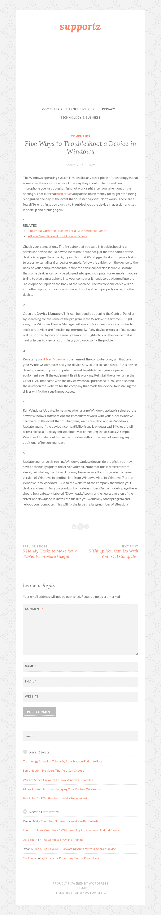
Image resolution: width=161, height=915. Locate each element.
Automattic (95, 892)
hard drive (63, 194)
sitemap (80, 888)
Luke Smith (30, 839)
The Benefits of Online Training (62, 839)
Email (30, 681)
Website (32, 696)
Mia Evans (29, 858)
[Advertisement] (80, 69)
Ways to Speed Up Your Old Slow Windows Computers (59, 780)
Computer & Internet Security (68, 109)
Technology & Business (80, 117)
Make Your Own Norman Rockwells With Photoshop (67, 821)
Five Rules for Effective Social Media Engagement (55, 798)
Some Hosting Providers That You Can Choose (53, 770)
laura (92, 165)
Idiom (26, 830)
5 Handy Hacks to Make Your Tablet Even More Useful (50, 552)
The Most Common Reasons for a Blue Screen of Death (67, 231)
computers (80, 136)
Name (30, 666)
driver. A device (54, 359)
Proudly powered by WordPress (80, 883)
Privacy (108, 109)
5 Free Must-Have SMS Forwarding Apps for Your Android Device (77, 830)
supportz (80, 26)
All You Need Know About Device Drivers (57, 236)
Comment (34, 608)
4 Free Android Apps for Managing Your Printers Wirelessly (61, 789)
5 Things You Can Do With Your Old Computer (113, 552)
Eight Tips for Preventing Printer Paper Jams (69, 858)
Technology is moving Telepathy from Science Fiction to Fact (62, 761)
